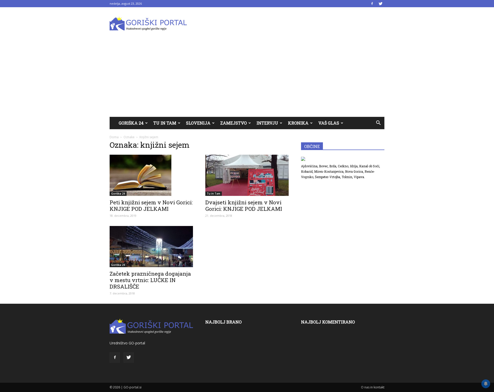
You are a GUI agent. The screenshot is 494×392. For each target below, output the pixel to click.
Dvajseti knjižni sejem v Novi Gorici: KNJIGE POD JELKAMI (243, 205)
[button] (378, 123)
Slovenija (198, 123)
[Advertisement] (247, 78)
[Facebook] (372, 3)
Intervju (267, 123)
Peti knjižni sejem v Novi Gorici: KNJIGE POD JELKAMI (151, 205)
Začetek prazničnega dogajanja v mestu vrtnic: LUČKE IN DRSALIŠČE (150, 280)
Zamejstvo (233, 123)
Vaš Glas (328, 123)
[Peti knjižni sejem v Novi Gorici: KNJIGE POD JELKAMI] (151, 175)
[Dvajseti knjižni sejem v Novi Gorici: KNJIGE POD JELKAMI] (247, 175)
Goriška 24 (131, 123)
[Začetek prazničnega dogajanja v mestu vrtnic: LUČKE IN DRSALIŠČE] (151, 246)
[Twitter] (380, 3)
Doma (114, 137)
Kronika (298, 123)
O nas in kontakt (372, 387)
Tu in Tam (164, 123)
